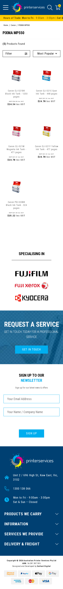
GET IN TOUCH (31, 349)
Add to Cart (16, 111)
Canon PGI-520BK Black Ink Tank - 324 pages (16, 205)
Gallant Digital (44, 566)
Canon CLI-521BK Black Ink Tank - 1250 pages (16, 94)
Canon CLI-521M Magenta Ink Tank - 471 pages (16, 149)
